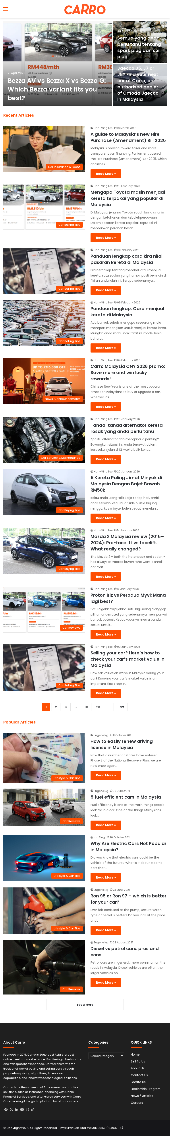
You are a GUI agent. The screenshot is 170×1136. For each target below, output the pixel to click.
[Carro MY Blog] (85, 9)
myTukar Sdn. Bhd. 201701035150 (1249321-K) (91, 1128)
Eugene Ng (101, 735)
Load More (85, 1004)
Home (135, 1054)
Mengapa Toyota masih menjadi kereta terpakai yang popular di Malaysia (128, 198)
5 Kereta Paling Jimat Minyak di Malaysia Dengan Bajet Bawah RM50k (126, 483)
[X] (11, 1109)
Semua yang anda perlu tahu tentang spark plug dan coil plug (139, 47)
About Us (137, 1068)
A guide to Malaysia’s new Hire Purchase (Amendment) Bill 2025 (128, 137)
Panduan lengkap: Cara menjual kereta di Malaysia (127, 311)
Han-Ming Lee (103, 128)
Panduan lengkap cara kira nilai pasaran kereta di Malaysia (126, 259)
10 (86, 707)
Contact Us (139, 1075)
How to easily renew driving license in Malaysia (122, 744)
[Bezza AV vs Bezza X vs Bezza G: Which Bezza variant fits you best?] (57, 63)
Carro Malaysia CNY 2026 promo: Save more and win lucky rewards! (128, 372)
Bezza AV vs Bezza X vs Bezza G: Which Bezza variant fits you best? (57, 89)
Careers (137, 1103)
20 (98, 707)
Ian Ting (99, 837)
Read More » (106, 173)
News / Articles (142, 1096)
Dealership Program (145, 1089)
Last (121, 707)
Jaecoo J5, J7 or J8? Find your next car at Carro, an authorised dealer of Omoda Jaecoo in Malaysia (137, 83)
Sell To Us (138, 1061)
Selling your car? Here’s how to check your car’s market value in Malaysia (127, 659)
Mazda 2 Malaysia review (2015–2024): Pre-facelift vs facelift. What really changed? (127, 542)
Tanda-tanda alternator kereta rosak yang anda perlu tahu (127, 428)
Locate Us (138, 1082)
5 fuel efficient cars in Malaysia (126, 797)
